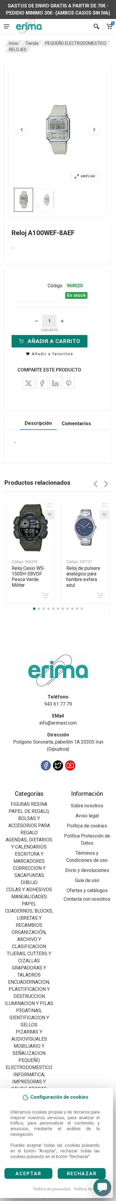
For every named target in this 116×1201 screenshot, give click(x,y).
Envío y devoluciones (87, 870)
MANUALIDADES (29, 896)
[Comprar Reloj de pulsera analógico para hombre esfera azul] (100, 595)
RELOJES (17, 49)
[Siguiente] (94, 129)
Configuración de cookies (39, 786)
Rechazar (82, 1173)
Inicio (13, 43)
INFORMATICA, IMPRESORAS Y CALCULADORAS (29, 1082)
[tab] (23, 200)
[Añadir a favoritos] (49, 514)
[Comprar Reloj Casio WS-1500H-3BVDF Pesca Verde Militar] (45, 595)
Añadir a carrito (54, 341)
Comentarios (76, 423)
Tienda (31, 43)
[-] (36, 321)
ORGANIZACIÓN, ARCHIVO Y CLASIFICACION (29, 939)
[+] (62, 321)
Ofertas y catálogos (87, 890)
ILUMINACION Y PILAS (29, 1003)
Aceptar (28, 1173)
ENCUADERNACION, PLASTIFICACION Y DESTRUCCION (29, 989)
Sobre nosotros (87, 805)
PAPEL (29, 904)
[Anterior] (21, 129)
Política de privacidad (51, 1189)
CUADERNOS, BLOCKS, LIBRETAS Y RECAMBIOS (29, 918)
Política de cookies (90, 1189)
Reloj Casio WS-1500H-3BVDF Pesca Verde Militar (28, 576)
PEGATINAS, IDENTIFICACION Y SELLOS (29, 1018)
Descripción (38, 423)
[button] (58, 129)
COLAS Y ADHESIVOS (29, 889)
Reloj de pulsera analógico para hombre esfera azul (83, 576)
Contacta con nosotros (87, 899)
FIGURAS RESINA (29, 804)
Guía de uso (87, 880)
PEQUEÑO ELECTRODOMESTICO (75, 43)
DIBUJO (29, 882)
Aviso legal (87, 816)
